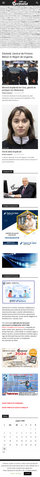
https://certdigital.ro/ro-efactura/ (13, 327)
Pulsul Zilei (6, 84)
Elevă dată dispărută (11, 151)
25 (10, 445)
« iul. (3, 452)
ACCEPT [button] (27, 473)
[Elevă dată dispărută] (20, 127)
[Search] (37, 3)
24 (4, 445)
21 (26, 441)
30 (35, 445)
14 (26, 437)
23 (35, 441)
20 (22, 441)
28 (26, 445)
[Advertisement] (20, 27)
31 (4, 449)
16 (35, 437)
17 (4, 441)
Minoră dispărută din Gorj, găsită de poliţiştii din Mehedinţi (19, 88)
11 (10, 437)
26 (17, 445)
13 (22, 437)
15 (31, 437)
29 (31, 445)
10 (4, 437)
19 (17, 441)
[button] (3, 3)
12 (17, 437)
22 (31, 441)
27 (22, 445)
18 (10, 441)
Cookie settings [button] (15, 474)
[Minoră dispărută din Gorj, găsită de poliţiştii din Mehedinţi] (20, 73)
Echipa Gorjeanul (7, 93)
